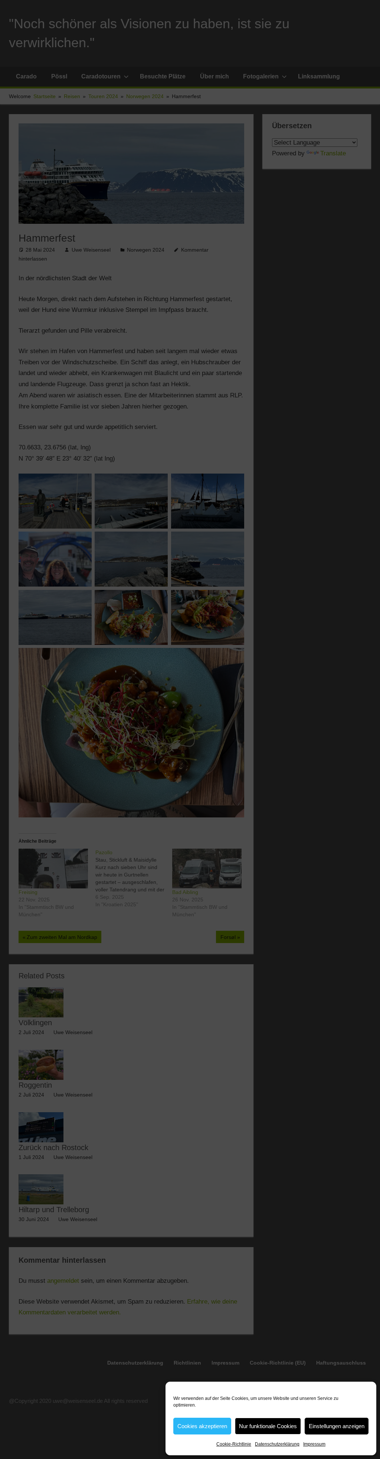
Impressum (314, 1444)
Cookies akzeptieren (202, 1426)
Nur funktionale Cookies (268, 1426)
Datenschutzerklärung (277, 1444)
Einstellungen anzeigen (336, 1426)
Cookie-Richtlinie (233, 1444)
